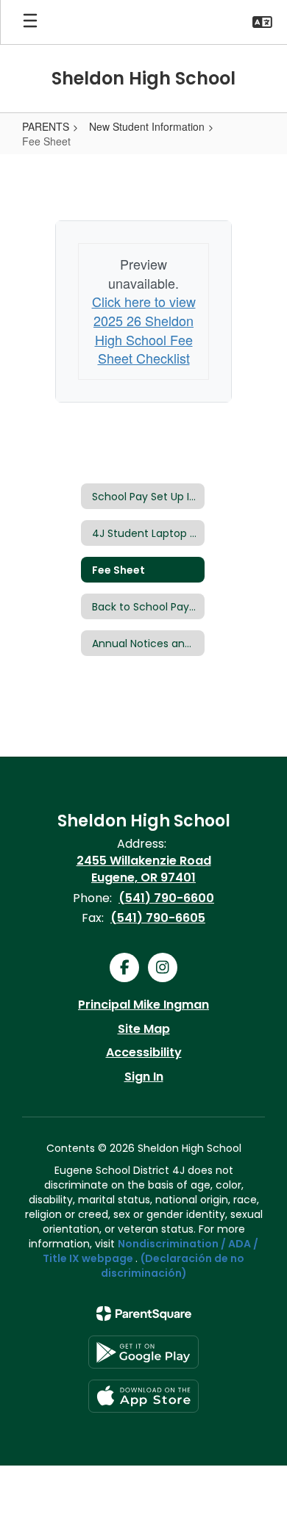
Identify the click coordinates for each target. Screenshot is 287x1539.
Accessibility (144, 1052)
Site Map (144, 1028)
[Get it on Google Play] (143, 1352)
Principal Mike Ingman (143, 1004)
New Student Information (147, 126)
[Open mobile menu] (30, 22)
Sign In (143, 1076)
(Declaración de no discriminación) (173, 1265)
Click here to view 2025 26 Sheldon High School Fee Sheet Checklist (144, 329)
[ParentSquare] (144, 1313)
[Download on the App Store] (143, 1396)
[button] (262, 22)
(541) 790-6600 (166, 898)
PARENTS (45, 126)
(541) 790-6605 (157, 917)
